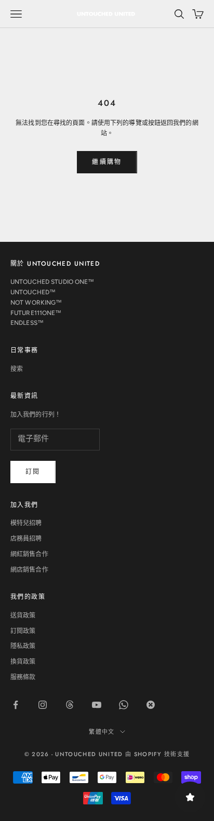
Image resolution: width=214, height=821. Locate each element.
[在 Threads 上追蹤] (69, 705)
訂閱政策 (22, 631)
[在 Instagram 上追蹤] (42, 705)
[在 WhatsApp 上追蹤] (123, 705)
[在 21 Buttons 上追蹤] (150, 705)
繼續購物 (107, 162)
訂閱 (33, 471)
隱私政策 (22, 646)
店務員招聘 (26, 538)
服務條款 (22, 677)
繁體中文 (101, 732)
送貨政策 (22, 615)
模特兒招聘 (26, 523)
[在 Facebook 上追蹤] (15, 705)
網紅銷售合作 (29, 554)
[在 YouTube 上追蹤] (96, 705)
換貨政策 (22, 661)
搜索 (16, 369)
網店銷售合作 (29, 569)
